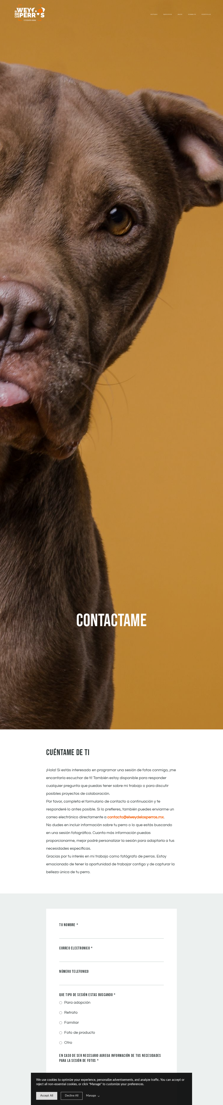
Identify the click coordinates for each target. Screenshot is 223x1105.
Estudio (154, 14)
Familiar (71, 1022)
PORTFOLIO (206, 14)
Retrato (71, 1012)
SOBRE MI (192, 14)
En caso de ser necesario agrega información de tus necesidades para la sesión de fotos (110, 1058)
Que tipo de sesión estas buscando (87, 995)
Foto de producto (79, 1032)
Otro (68, 1043)
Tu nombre (68, 925)
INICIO (180, 14)
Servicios (167, 14)
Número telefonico (74, 971)
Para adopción (77, 1002)
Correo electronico (76, 948)
